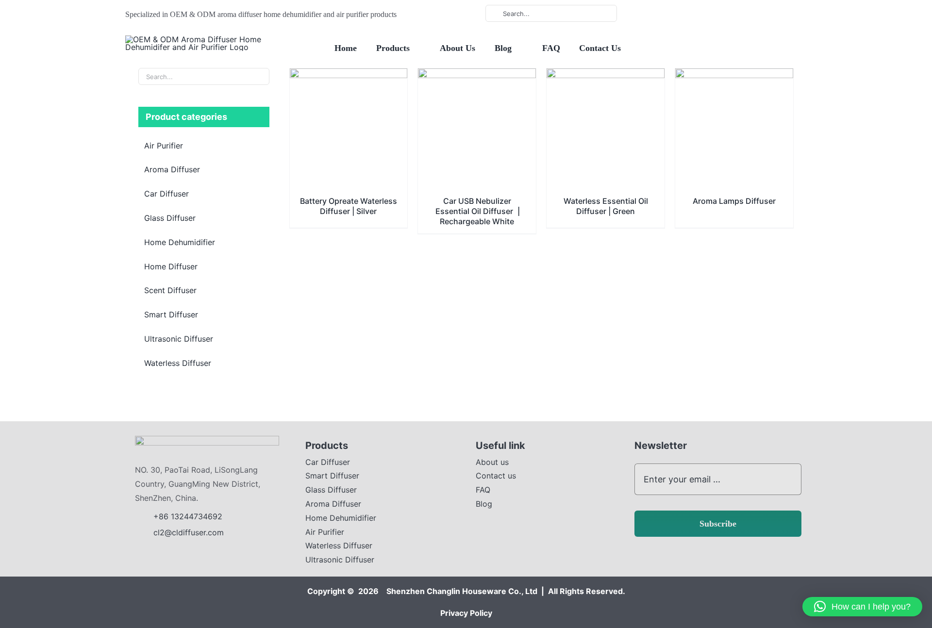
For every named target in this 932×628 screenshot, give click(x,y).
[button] (862, 606)
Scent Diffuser (170, 290)
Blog (484, 504)
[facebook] (663, 13)
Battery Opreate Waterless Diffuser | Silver (348, 206)
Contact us (496, 475)
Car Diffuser (166, 193)
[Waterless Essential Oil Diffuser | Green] (606, 75)
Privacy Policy (466, 613)
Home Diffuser (171, 266)
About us (492, 462)
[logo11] (207, 440)
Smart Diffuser (171, 314)
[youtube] (679, 13)
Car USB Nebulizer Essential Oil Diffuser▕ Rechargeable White (477, 211)
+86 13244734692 (189, 516)
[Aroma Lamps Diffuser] (734, 75)
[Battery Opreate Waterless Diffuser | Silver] (349, 75)
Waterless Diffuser (177, 363)
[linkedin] (695, 13)
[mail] (710, 13)
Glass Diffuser (170, 218)
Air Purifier (163, 145)
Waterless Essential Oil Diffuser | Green (606, 206)
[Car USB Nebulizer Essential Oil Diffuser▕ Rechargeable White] (477, 75)
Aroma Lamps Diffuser (734, 201)
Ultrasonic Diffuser (178, 339)
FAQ (483, 490)
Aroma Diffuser (172, 169)
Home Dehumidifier (179, 242)
